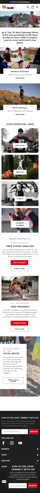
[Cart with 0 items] (32, 7)
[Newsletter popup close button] (36, 464)
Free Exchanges (23, 2)
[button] (20, 19)
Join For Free (19, 323)
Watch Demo (19, 263)
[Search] (28, 7)
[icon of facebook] (3, 443)
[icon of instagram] (12, 443)
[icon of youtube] (20, 443)
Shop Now (20, 78)
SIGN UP (32, 486)
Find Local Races (13, 380)
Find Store (19, 269)
